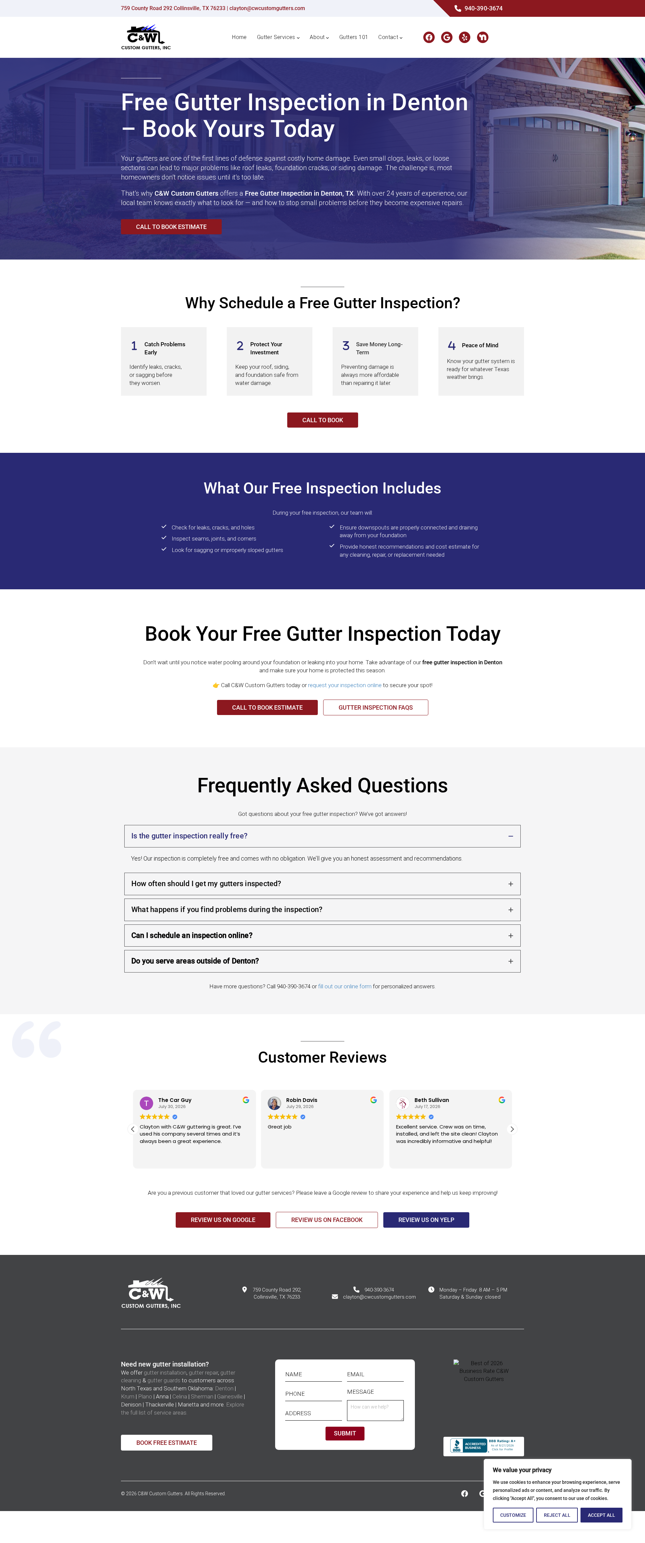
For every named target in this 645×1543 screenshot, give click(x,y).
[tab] (322, 847)
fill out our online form (345, 986)
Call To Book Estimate (171, 226)
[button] (512, 1129)
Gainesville (230, 1396)
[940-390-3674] (373, 1290)
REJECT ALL (557, 1515)
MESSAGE (362, 1392)
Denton (224, 1388)
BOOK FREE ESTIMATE (166, 1442)
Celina (179, 1396)
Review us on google (223, 1219)
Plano (145, 1396)
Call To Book (322, 420)
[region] (558, 1494)
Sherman (202, 1396)
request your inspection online (345, 685)
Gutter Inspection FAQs (376, 707)
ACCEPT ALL (601, 1515)
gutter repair (203, 1372)
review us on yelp (426, 1219)
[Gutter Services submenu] (298, 37)
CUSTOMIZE (513, 1515)
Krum (127, 1396)
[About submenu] (327, 37)
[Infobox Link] (477, 8)
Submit (345, 1433)
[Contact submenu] (401, 37)
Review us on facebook (326, 1219)
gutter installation (165, 1372)
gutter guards (163, 1380)
